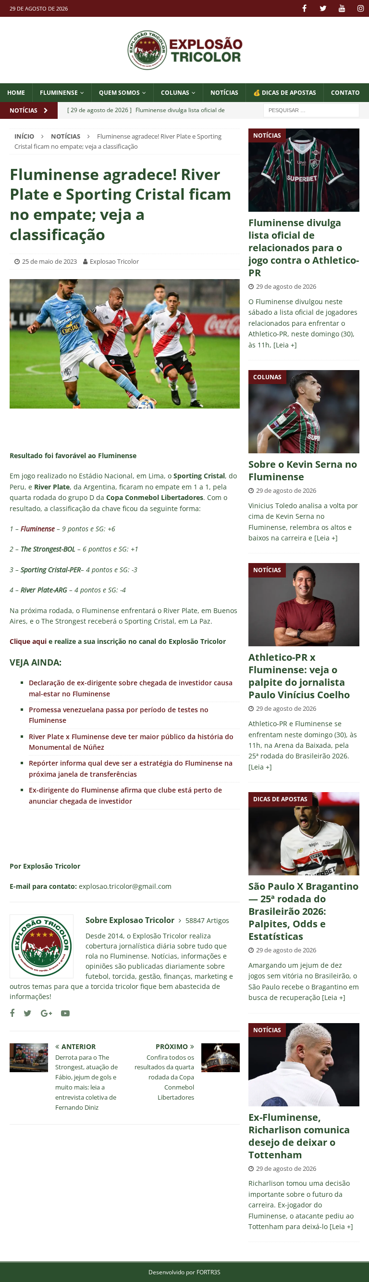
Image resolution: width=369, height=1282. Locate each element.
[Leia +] (285, 344)
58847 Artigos (207, 920)
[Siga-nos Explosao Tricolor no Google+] (43, 1013)
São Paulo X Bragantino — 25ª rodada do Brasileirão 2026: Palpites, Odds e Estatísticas (303, 911)
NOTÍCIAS (224, 93)
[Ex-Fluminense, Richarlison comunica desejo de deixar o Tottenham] (303, 1064)
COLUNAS (175, 93)
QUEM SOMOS (119, 93)
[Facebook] (304, 8)
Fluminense (59, 93)
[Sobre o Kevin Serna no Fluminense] (303, 411)
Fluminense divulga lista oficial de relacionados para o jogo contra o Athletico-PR (303, 247)
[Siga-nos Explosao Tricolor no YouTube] (62, 1013)
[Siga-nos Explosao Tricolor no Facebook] (12, 1013)
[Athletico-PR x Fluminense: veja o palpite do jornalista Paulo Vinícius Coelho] (303, 604)
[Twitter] (323, 8)
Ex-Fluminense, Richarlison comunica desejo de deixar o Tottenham (299, 1136)
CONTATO (345, 93)
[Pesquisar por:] (311, 109)
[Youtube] (341, 8)
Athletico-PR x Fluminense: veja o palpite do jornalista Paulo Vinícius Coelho (299, 676)
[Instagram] (360, 8)
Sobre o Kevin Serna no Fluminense (302, 470)
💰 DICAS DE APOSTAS (284, 93)
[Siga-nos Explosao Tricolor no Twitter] (24, 1013)
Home (16, 93)
